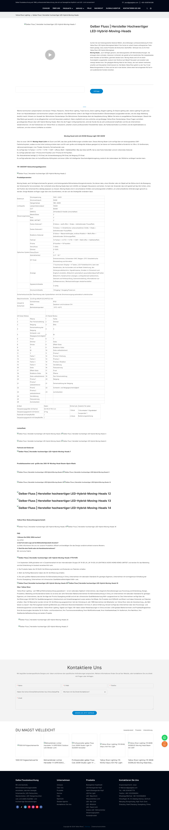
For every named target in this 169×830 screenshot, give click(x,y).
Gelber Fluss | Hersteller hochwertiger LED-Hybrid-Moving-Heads (56, 15)
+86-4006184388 (147, 2)
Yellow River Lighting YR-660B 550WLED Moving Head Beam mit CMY (140, 761)
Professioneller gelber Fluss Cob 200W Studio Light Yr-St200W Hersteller (83, 761)
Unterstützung (147, 730)
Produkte (138, 730)
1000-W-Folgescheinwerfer (27, 760)
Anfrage (96, 91)
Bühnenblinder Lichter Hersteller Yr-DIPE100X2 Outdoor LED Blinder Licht (54, 761)
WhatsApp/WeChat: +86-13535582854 (132, 796)
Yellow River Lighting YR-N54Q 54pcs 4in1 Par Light (111, 761)
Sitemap (87, 826)
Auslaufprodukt (128, 730)
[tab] (84, 105)
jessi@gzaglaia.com (131, 2)
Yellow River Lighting (23, 15)
